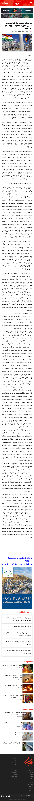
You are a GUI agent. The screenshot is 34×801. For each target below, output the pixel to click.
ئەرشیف (15, 764)
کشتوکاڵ (30, 788)
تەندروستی (14, 776)
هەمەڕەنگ (14, 778)
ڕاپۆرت (31, 778)
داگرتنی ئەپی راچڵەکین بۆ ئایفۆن (16, 564)
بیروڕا (15, 770)
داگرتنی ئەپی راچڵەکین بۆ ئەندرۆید (20, 559)
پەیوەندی (14, 762)
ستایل (15, 774)
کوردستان (30, 770)
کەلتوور (31, 786)
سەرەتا (15, 758)
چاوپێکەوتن (14, 772)
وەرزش (31, 783)
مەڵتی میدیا (30, 785)
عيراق (31, 772)
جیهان (31, 774)
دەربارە (15, 760)
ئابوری (31, 776)
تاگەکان (31, 790)
